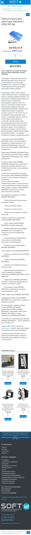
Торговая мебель (6, 467)
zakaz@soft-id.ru (6, 328)
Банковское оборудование (9, 479)
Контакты (4, 453)
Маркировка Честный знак (9, 465)
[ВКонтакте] (11, 66)
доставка (19, 10)
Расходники (5, 463)
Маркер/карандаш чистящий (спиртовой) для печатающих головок (23, 373)
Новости (4, 447)
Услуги (4, 469)
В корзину (8, 383)
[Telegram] (16, 66)
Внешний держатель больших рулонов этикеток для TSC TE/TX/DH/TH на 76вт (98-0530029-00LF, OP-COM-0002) (8, 407)
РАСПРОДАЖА (5, 460)
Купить (15, 62)
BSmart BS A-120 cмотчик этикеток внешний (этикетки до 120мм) (23, 406)
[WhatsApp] (20, 66)
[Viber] (18, 66)
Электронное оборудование (10, 462)
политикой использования (7, 533)
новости (10, 10)
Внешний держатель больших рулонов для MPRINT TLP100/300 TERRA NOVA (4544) (8, 373)
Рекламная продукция (8, 481)
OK (28, 532)
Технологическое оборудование (11, 475)
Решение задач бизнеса (8, 471)
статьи (15, 10)
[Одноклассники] (13, 66)
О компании (5, 451)
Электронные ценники (8, 483)
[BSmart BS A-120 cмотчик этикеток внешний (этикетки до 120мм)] (23, 394)
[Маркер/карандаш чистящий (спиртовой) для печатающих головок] (23, 361)
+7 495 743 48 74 (7, 517)
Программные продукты (8, 473)
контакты (25, 10)
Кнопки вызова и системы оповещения (13, 477)
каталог (5, 10)
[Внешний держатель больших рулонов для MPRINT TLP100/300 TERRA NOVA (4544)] (7, 361)
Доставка (4, 449)
